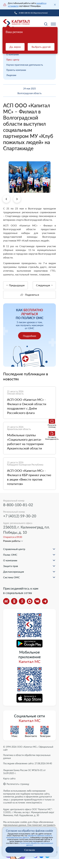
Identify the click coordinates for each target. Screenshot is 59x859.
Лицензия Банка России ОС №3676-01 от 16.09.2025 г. (24, 771)
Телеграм (44, 736)
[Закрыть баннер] (55, 5)
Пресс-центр (12, 59)
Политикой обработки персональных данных (36, 844)
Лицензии (11, 75)
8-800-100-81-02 (18, 504)
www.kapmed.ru (34, 802)
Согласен (29, 849)
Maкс (14, 736)
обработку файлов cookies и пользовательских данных (29, 836)
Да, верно (15, 46)
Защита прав (10, 565)
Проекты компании (16, 70)
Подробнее (29, 335)
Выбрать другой (41, 46)
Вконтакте (29, 736)
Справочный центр (14, 548)
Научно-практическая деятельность (24, 64)
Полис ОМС (10, 554)
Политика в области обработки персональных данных (27, 756)
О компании (12, 54)
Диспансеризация (13, 571)
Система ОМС (11, 577)
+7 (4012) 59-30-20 (19, 516)
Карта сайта (9, 778)
